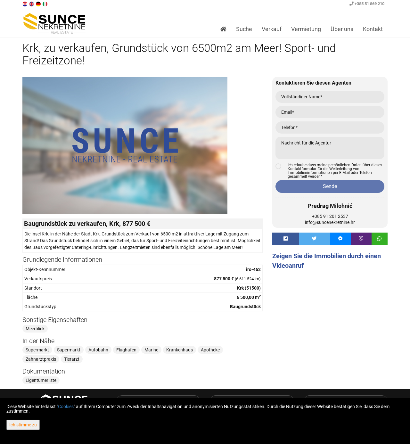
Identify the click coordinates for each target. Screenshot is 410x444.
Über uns (342, 29)
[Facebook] (285, 239)
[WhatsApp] (380, 239)
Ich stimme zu (23, 424)
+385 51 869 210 (369, 3)
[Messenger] (340, 239)
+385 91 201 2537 (330, 216)
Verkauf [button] (272, 29)
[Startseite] (223, 29)
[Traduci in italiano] (45, 3)
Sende (330, 186)
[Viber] (361, 239)
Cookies (66, 406)
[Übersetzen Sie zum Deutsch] (39, 3)
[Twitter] (314, 239)
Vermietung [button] (306, 29)
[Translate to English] (32, 3)
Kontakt (373, 29)
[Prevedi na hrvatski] (25, 3)
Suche (244, 29)
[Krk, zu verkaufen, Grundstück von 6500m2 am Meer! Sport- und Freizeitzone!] (142, 145)
